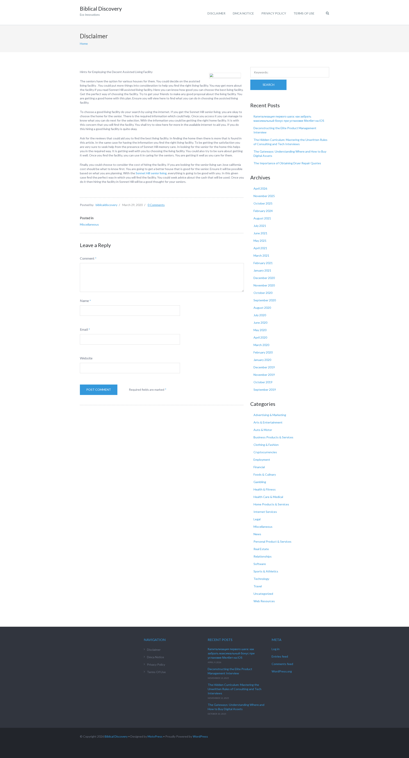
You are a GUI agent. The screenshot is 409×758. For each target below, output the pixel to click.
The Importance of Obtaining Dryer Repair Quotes (287, 163)
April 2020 (260, 337)
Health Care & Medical (268, 497)
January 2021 (262, 270)
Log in (275, 649)
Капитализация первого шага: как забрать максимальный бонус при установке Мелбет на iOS (231, 653)
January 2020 (262, 360)
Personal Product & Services (272, 541)
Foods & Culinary (264, 474)
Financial (259, 467)
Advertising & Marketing (269, 415)
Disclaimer (216, 13)
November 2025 (264, 196)
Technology (261, 579)
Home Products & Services (271, 504)
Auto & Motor (262, 430)
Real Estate (261, 549)
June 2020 (260, 322)
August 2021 (262, 218)
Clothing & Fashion (266, 444)
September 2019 (264, 389)
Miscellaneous (89, 224)
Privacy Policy (273, 13)
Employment (261, 459)
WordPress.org (282, 671)
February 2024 (263, 211)
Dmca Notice (243, 13)
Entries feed (280, 656)
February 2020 (263, 352)
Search (268, 84)
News (257, 534)
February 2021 (263, 263)
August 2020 (262, 307)
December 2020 (264, 278)
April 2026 (260, 188)
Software (259, 564)
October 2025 (262, 203)
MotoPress (155, 736)
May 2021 (259, 240)
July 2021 (259, 225)
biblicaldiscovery (106, 205)
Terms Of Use (304, 13)
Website (86, 358)
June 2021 (260, 233)
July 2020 (259, 315)
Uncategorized (263, 593)
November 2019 (264, 374)
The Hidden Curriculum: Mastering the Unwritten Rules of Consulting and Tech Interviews (234, 689)
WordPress (200, 736)
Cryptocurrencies (265, 452)
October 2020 (262, 293)
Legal (257, 519)
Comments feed (282, 664)
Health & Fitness (264, 489)
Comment (87, 258)
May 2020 (259, 330)
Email (84, 329)
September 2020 (264, 300)
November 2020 (264, 285)
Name (84, 301)
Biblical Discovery (116, 736)
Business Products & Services (273, 437)
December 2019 (264, 367)
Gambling (259, 482)
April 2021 (260, 248)
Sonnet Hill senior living (151, 173)
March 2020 (261, 345)
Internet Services (265, 511)
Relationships (262, 556)
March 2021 (261, 255)
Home (84, 43)
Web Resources (264, 601)
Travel (257, 586)
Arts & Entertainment (267, 422)
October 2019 (262, 382)
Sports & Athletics (265, 571)
